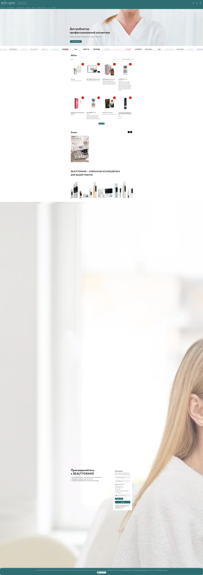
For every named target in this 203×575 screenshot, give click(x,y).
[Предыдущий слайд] (129, 132)
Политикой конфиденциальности (126, 570)
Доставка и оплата (41, 7)
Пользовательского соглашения (162, 570)
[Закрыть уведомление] (202, 568)
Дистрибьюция (20, 7)
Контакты (54, 7)
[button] (22, 3)
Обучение (27, 7)
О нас (48, 7)
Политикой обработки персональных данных (140, 570)
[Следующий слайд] (131, 132)
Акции (33, 7)
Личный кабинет (11, 7)
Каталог (3, 7)
